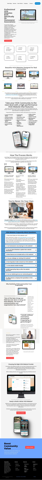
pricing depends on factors (25, 237)
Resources (25, 461)
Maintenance (17, 469)
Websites (26, 464)
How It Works (20, 3)
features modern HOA (21, 112)
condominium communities (11, 95)
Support (34, 468)
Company (26, 3)
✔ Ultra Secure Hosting (20, 58)
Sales (34, 466)
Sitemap (35, 476)
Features (14, 3)
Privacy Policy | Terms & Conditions (21, 476)
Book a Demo (21, 413)
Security (16, 468)
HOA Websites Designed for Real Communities (24, 68)
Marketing (17, 464)
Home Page (9, 3)
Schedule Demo (8, 40)
